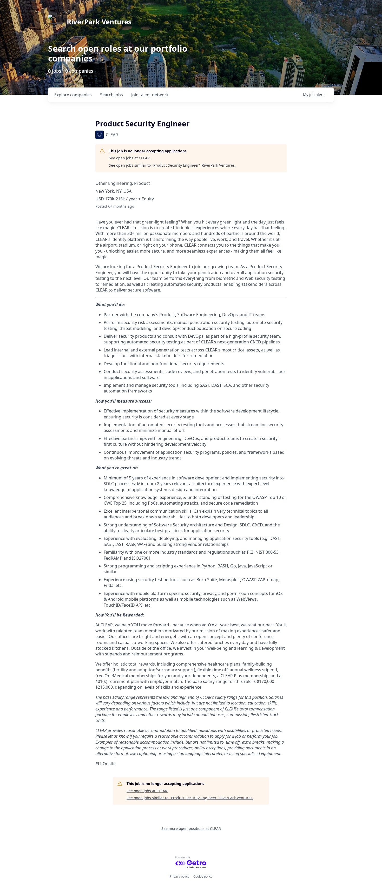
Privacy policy (179, 876)
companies (73, 95)
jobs (111, 95)
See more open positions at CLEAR (191, 828)
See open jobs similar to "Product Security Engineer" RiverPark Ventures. (172, 165)
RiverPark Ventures (99, 21)
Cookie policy (202, 876)
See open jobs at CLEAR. (130, 157)
